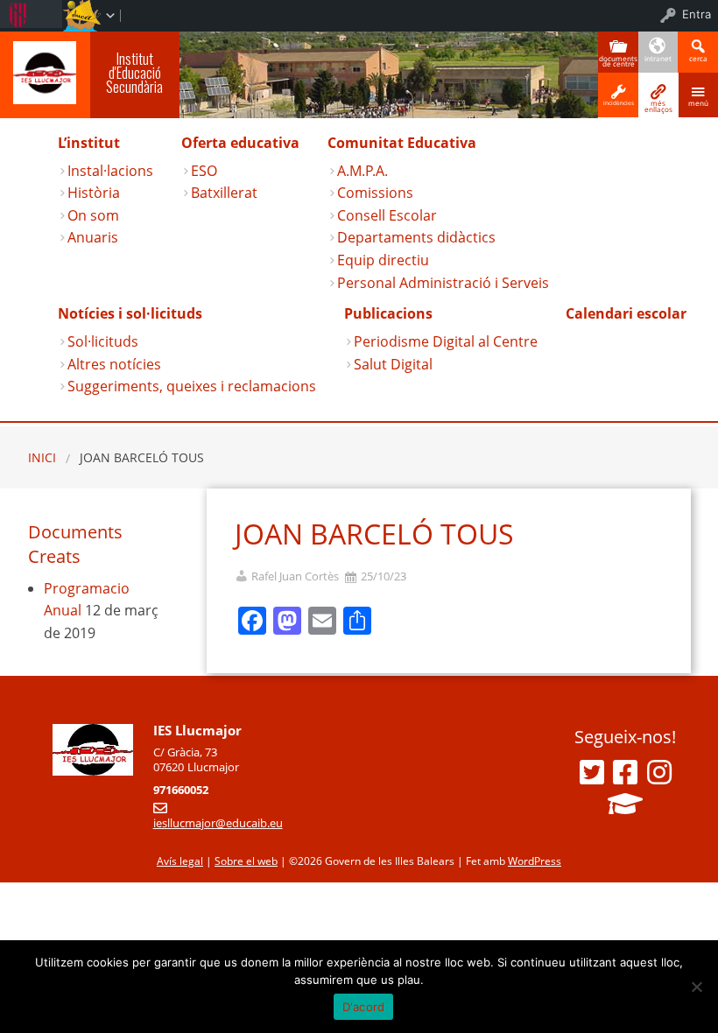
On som (93, 215)
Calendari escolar (626, 313)
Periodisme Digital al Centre (446, 341)
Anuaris (92, 237)
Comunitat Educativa (401, 142)
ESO (204, 170)
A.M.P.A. (362, 170)
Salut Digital (393, 364)
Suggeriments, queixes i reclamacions (191, 386)
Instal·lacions (110, 170)
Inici (42, 457)
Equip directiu (383, 260)
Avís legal (180, 861)
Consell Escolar (387, 215)
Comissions (375, 192)
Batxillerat (224, 192)
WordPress (534, 861)
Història (93, 192)
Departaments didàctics (416, 237)
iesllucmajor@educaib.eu (218, 823)
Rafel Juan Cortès (295, 576)
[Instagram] (659, 772)
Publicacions (388, 313)
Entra (696, 14)
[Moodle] (625, 804)
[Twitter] (592, 772)
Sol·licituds (102, 341)
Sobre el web (246, 861)
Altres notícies (114, 364)
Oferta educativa (240, 142)
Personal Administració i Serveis (443, 282)
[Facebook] (625, 772)
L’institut (89, 142)
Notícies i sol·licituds (130, 313)
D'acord (363, 1007)
